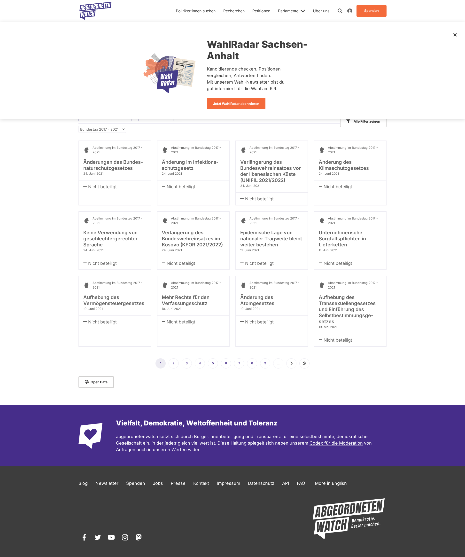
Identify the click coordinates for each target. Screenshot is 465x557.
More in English (331, 483)
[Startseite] (95, 11)
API (285, 483)
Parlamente (288, 10)
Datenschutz (261, 483)
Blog (83, 483)
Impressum (228, 483)
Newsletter (106, 483)
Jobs (158, 483)
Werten (179, 449)
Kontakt (201, 483)
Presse (178, 483)
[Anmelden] (350, 11)
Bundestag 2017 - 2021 (99, 129)
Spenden (135, 483)
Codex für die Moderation (336, 443)
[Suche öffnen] (340, 11)
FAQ (301, 483)
